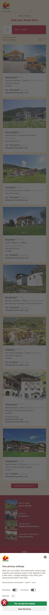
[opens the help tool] (4, 602)
